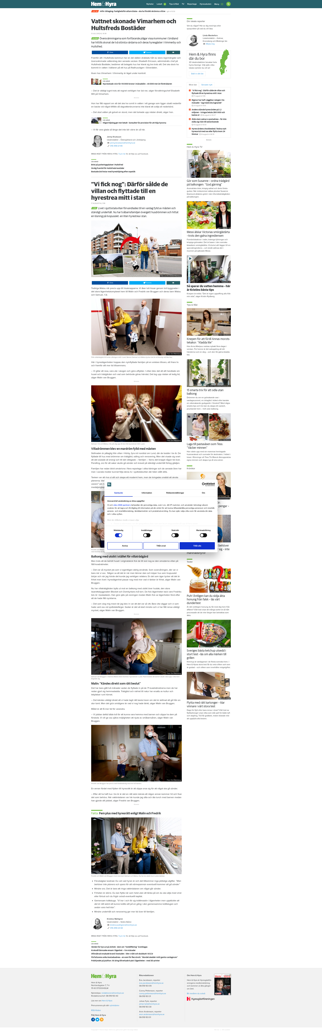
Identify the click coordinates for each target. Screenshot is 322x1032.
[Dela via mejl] (173, 52)
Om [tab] (203, 493)
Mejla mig (210, 44)
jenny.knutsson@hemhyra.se (122, 143)
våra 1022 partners (122, 505)
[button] (161, 4)
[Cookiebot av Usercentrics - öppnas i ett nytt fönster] (204, 484)
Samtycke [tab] (118, 493)
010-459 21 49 (116, 146)
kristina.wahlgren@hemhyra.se (123, 925)
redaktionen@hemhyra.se (113, 993)
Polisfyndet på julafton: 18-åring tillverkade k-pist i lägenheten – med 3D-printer (125, 961)
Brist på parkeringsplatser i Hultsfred (107, 165)
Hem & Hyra (107, 1000)
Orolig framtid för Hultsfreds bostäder (107, 168)
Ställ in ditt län (197, 73)
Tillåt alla (197, 546)
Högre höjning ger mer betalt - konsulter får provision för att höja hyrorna (134, 123)
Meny (216, 4)
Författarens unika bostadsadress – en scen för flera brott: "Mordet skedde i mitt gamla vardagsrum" (134, 957)
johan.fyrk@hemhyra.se (149, 1004)
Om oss (217, 1030)
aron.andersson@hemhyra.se (151, 1014)
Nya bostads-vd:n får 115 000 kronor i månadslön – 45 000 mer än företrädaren (137, 84)
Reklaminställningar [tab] (175, 493)
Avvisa (125, 546)
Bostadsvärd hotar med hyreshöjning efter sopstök (113, 172)
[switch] (146, 535)
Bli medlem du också (196, 993)
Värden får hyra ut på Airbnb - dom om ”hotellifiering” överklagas (119, 947)
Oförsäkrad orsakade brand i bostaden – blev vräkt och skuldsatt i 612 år (122, 954)
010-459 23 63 (116, 928)
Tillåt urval (161, 546)
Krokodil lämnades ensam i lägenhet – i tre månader (113, 950)
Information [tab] (147, 493)
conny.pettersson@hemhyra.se (152, 993)
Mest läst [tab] (193, 85)
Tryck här (122, 154)
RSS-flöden (96, 1010)
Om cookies (226, 1030)
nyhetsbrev (114, 1005)
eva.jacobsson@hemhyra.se (151, 983)
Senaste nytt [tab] (206, 85)
